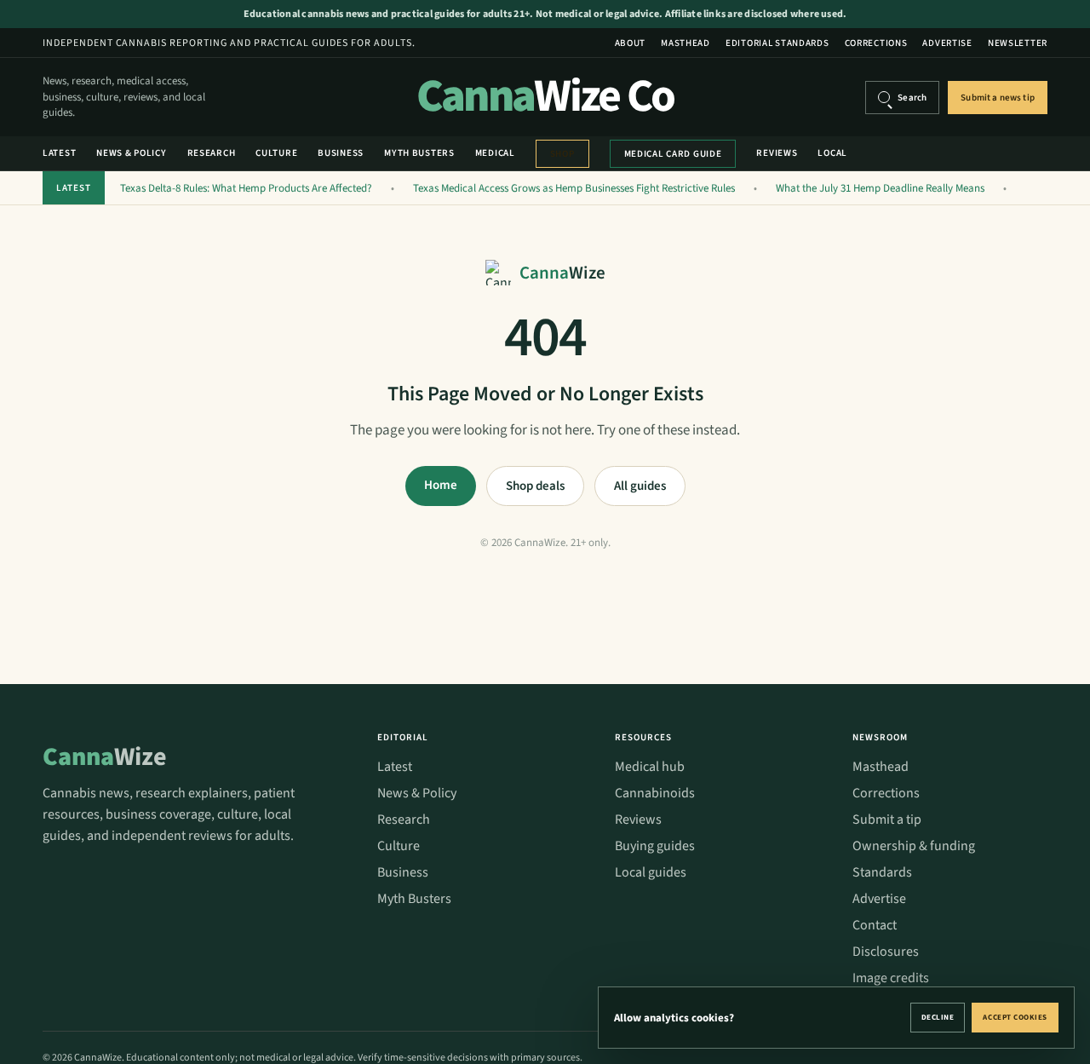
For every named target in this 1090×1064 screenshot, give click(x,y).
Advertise (947, 43)
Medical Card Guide (673, 153)
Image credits (890, 978)
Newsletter (1017, 43)
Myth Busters (419, 153)
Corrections (876, 43)
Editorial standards (777, 43)
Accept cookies (1015, 1017)
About (630, 43)
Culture (276, 153)
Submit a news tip (998, 97)
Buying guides (655, 846)
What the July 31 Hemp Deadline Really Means (880, 188)
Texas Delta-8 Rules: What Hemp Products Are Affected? (246, 188)
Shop (562, 153)
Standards (882, 872)
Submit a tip (886, 819)
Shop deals (535, 486)
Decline (938, 1017)
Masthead (685, 43)
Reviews (776, 153)
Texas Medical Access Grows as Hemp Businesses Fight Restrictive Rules (574, 188)
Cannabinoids (655, 793)
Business (341, 153)
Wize (105, 757)
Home (440, 485)
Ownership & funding (913, 846)
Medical (495, 153)
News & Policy (131, 153)
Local (832, 153)
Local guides (650, 872)
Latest (59, 153)
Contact (874, 925)
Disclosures (885, 951)
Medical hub (650, 766)
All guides (640, 486)
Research (211, 153)
